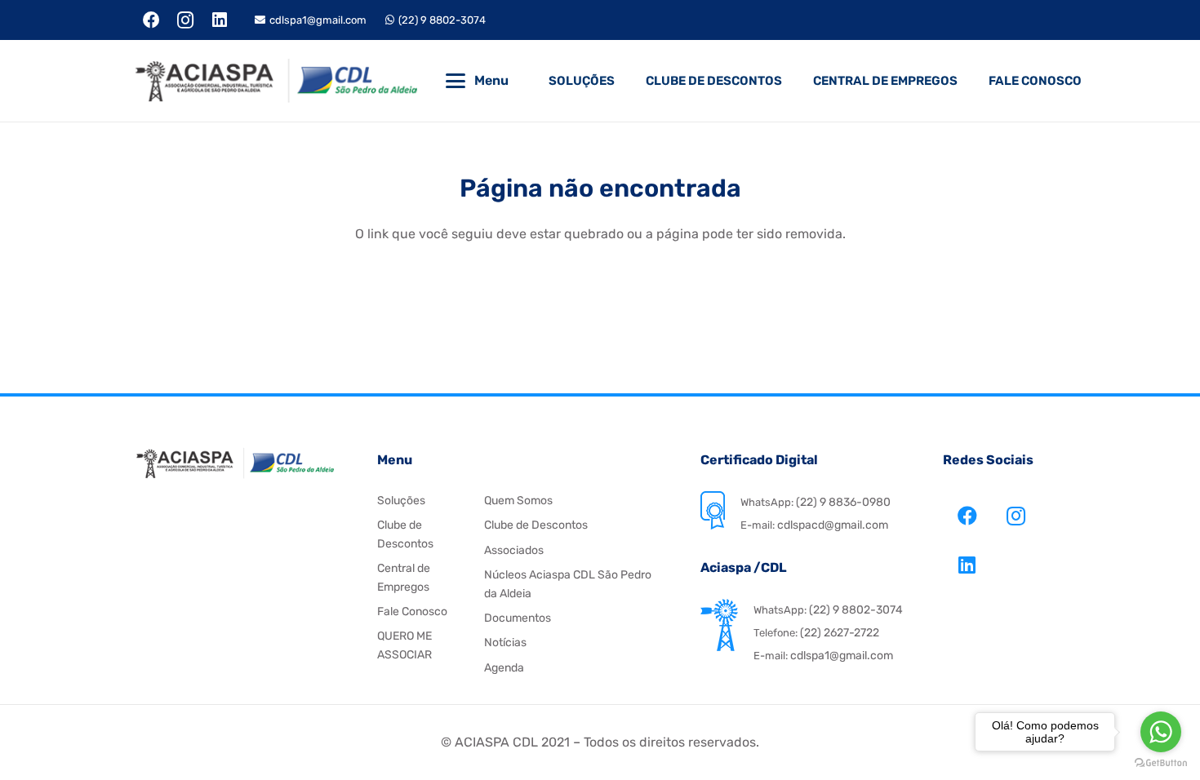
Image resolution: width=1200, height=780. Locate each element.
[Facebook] (152, 20)
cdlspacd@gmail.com (831, 525)
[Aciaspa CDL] (276, 81)
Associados (514, 550)
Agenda (504, 668)
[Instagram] (186, 20)
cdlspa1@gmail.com (841, 656)
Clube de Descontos (536, 525)
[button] (455, 81)
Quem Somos (518, 500)
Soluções (401, 500)
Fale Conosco (412, 611)
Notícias (505, 642)
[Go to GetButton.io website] (1161, 763)
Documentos (517, 618)
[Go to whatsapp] (1160, 731)
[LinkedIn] (219, 20)
